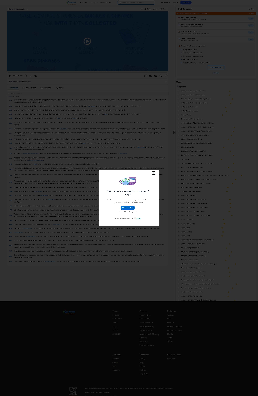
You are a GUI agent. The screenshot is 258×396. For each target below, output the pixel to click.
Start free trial (127, 208)
